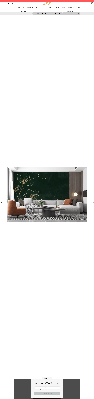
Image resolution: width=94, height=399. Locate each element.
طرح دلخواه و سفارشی (29, 7)
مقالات (23, 7)
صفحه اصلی (78, 7)
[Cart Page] (14, 4)
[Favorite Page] (9, 4)
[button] (3, 203)
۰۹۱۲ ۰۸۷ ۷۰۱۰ (5, 3)
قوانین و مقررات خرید (17, 7)
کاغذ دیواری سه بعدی (71, 7)
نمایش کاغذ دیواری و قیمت (47, 393)
